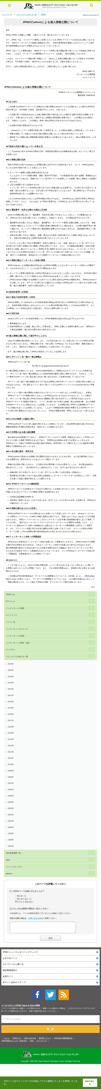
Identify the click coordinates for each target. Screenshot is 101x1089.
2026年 (11, 664)
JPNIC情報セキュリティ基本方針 (14, 1041)
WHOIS (9, 874)
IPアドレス (10, 601)
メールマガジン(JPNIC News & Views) (18, 1005)
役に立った (21, 896)
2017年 (11, 720)
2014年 (11, 739)
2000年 (11, 827)
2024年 (11, 676)
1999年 (11, 833)
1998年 (43, 15)
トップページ (7, 15)
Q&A (8, 860)
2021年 (11, 695)
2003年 (11, 808)
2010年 (11, 764)
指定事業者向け (10, 970)
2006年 (11, 789)
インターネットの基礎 (15, 608)
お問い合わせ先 (34, 918)
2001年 (11, 821)
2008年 (11, 777)
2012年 (11, 752)
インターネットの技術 (15, 636)
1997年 (11, 846)
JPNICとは (10, 594)
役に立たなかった (24, 899)
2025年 (11, 670)
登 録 (50, 1029)
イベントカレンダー (14, 867)
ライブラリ (10, 650)
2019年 (11, 708)
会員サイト (8, 976)
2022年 (11, 689)
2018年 (11, 714)
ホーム (6, 1038)
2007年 (11, 783)
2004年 (11, 802)
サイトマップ (11, 615)
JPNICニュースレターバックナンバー (20, 952)
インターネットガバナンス (17, 629)
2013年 (11, 746)
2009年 (11, 771)
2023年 (11, 683)
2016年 (11, 727)
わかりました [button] (90, 1082)
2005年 (11, 796)
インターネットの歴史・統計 (18, 643)
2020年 (11, 702)
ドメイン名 (10, 622)
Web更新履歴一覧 (13, 853)
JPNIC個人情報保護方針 (63, 1038)
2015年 (11, 733)
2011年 (11, 758)
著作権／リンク (45, 1038)
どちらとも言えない (25, 902)
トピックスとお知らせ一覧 (26, 15)
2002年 (11, 815)
